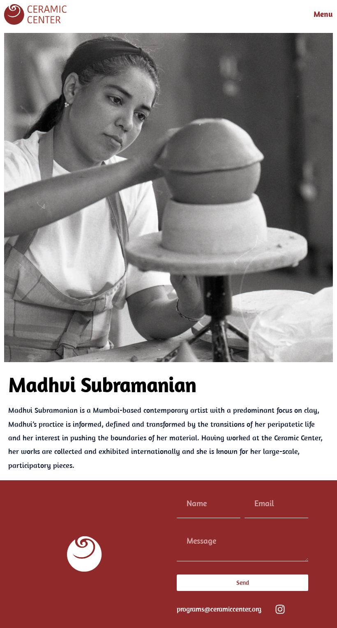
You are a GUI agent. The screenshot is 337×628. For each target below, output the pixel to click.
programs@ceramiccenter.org (219, 609)
